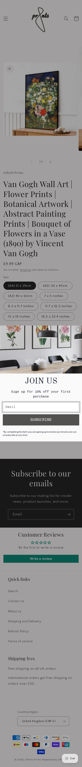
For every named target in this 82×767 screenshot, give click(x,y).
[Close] (78, 329)
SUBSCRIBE (41, 419)
